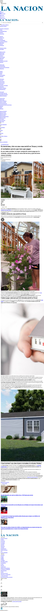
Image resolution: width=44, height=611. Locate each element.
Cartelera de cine (3, 93)
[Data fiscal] (1, 609)
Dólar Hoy (2, 37)
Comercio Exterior (3, 41)
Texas (7, 144)
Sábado (1, 106)
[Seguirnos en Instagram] (1, 586)
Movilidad (2, 43)
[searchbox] (22, 22)
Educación (2, 54)
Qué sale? (2, 92)
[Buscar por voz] (42, 23)
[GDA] (4, 605)
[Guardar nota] (2, 200)
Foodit (2, 15)
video (41, 292)
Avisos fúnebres (3, 101)
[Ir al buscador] (2, 5)
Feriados (1, 84)
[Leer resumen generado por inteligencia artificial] (1, 200)
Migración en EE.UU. (5, 482)
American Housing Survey (32, 477)
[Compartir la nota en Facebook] (1, 205)
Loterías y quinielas (4, 85)
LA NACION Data (3, 31)
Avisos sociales (3, 102)
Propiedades (2, 40)
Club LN (2, 17)
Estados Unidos (3, 48)
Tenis (1, 74)
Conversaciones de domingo (6, 104)
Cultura (1, 55)
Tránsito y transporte (4, 28)
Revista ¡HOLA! (3, 112)
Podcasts (2, 86)
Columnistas (2, 66)
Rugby (1, 72)
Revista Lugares (3, 114)
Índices (1, 44)
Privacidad (19, 601)
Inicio (2, 12)
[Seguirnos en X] (1, 583)
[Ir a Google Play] (4, 593)
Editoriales (2, 64)
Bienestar (2, 58)
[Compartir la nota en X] (2, 205)
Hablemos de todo (4, 61)
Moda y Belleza (3, 88)
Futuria (1, 36)
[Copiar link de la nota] (1, 203)
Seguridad (2, 53)
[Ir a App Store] (4, 596)
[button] (22, 81)
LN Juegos (2, 79)
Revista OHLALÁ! (3, 111)
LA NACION (3, 144)
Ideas (1, 107)
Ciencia (1, 59)
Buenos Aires (2, 52)
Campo (1, 39)
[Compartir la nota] (1, 202)
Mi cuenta (3, 18)
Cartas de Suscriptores (4, 67)
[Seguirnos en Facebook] (1, 580)
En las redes (4, 483)
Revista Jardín (2, 117)
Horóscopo (2, 83)
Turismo (1, 80)
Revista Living (2, 115)
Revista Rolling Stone (4, 116)
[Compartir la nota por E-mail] (4, 205)
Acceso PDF (2, 98)
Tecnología (2, 81)
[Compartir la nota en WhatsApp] (2, 202)
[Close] (1, 530)
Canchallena (2, 75)
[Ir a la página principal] (22, 10)
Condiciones (14, 601)
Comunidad (2, 57)
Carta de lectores (3, 103)
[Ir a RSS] (1, 590)
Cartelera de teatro (4, 94)
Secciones (3, 13)
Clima (1, 30)
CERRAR (1, 0)
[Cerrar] (18, 20)
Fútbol (1, 71)
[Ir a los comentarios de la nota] (4, 200)
